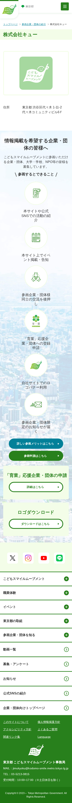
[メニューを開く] (65, 6)
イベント (9, 607)
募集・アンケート (16, 664)
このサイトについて (16, 722)
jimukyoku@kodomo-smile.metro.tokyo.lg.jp (41, 768)
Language (44, 736)
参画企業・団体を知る (19, 635)
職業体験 (9, 592)
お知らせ (9, 678)
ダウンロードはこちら (35, 523)
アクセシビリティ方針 (17, 729)
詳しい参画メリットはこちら (35, 443)
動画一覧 (9, 649)
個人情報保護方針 (49, 722)
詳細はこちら (35, 487)
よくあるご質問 (47, 729)
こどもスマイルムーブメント (24, 578)
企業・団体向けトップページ (24, 708)
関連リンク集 (11, 736)
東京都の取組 (12, 621)
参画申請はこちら (35, 455)
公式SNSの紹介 (14, 693)
